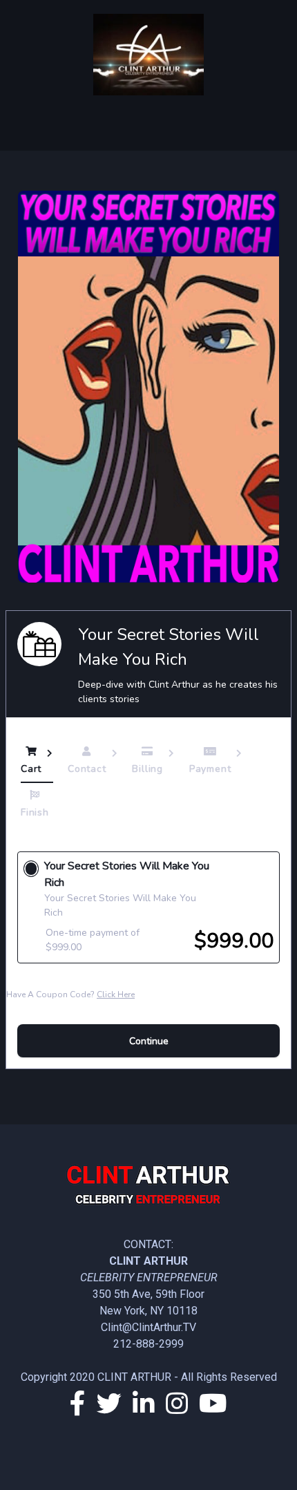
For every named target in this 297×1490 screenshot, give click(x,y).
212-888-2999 (148, 1343)
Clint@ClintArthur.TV (148, 1327)
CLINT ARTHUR (134, 1377)
